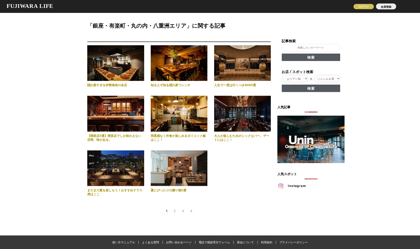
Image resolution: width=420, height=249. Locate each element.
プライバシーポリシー (293, 242)
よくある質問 (150, 242)
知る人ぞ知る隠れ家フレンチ (171, 85)
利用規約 (266, 242)
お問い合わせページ (179, 242)
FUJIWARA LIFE (30, 6)
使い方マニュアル (123, 242)
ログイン (363, 6)
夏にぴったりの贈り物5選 (168, 190)
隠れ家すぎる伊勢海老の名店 (107, 85)
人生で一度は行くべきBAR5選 (235, 85)
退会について (245, 242)
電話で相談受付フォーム (214, 242)
